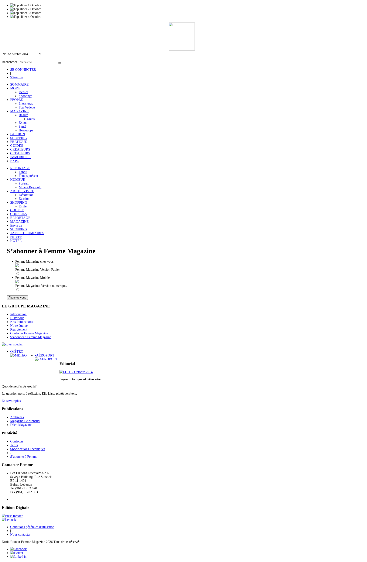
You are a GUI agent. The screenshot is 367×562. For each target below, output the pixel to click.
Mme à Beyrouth (30, 187)
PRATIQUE (18, 142)
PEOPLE (16, 99)
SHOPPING (18, 138)
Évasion (24, 198)
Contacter (16, 441)
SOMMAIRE (19, 84)
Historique (17, 318)
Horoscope (26, 130)
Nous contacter (20, 534)
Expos (23, 122)
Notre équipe (19, 325)
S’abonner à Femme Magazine (30, 337)
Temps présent (28, 175)
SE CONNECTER (23, 69)
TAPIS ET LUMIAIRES (27, 233)
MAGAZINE (19, 111)
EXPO (14, 161)
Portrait (23, 183)
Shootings (25, 96)
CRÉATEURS (20, 149)
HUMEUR (17, 179)
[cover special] (12, 344)
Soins (31, 119)
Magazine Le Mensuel (25, 421)
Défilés (23, 92)
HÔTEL (16, 240)
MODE (15, 88)
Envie (23, 206)
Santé (22, 126)
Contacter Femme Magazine (29, 333)
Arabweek (17, 417)
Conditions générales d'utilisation (32, 527)
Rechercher (9, 62)
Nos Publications (21, 322)
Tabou (23, 172)
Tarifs (14, 445)
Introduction (18, 314)
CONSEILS (18, 214)
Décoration (26, 195)
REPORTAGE (20, 168)
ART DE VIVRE (22, 191)
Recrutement (18, 329)
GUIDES (16, 145)
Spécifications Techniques (27, 449)
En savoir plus (11, 401)
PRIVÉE (16, 237)
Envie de (16, 225)
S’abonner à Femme (23, 456)
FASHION (17, 134)
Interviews (26, 103)
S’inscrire (16, 77)
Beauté (23, 115)
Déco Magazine (20, 425)
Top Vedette (27, 107)
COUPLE (17, 210)
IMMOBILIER (20, 157)
